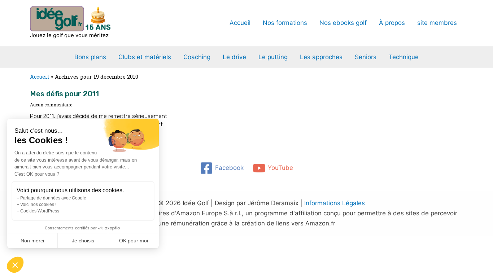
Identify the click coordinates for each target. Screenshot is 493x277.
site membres (437, 22)
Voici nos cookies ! (38, 204)
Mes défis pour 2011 (64, 93)
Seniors (365, 57)
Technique (404, 57)
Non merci (32, 240)
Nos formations (285, 22)
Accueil (240, 22)
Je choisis (83, 240)
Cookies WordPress (39, 211)
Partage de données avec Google (53, 198)
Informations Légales (334, 203)
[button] (15, 264)
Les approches (321, 57)
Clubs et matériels (144, 57)
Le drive (234, 57)
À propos (392, 22)
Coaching (196, 57)
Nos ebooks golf (343, 22)
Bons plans (90, 57)
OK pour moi (133, 240)
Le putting (273, 57)
